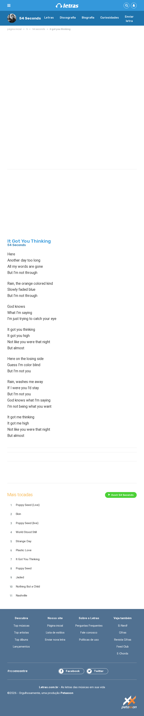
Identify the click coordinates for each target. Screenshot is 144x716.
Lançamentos (21, 646)
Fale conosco (88, 632)
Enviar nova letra (55, 639)
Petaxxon (67, 693)
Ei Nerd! (122, 625)
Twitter (99, 671)
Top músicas (21, 625)
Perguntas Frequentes (89, 625)
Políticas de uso (89, 639)
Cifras (122, 632)
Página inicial (55, 625)
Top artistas (21, 632)
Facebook (73, 671)
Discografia (68, 17)
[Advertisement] (72, 61)
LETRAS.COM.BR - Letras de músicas (67, 5)
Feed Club (123, 646)
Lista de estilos (55, 632)
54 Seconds (30, 18)
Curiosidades (109, 17)
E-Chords (122, 653)
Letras (49, 17)
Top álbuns (21, 639)
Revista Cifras (122, 639)
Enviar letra (129, 19)
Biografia (88, 17)
